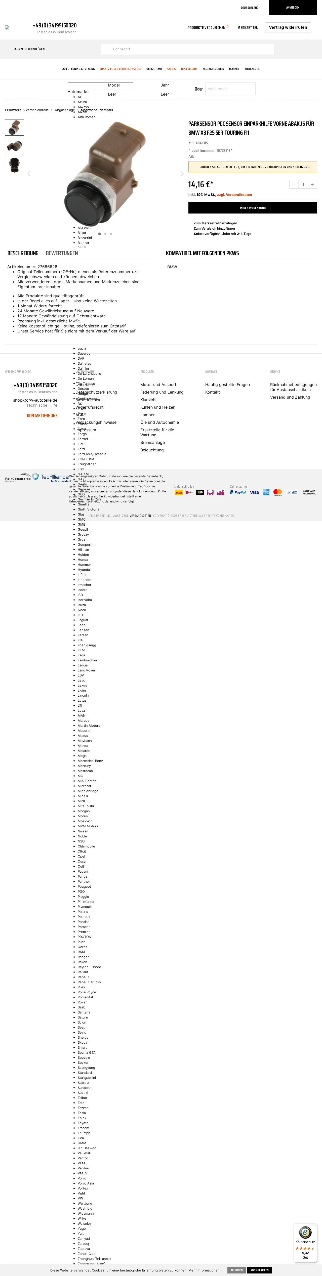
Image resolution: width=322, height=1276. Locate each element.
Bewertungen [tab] (62, 253)
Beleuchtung (152, 449)
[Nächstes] (182, 173)
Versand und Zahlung (290, 397)
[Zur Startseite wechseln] (7, 26)
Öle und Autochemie (159, 422)
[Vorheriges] (29, 173)
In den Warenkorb (253, 207)
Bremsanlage (152, 442)
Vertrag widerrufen (288, 27)
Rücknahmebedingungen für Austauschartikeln (293, 387)
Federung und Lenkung (162, 392)
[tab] (23, 253)
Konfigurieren (260, 1270)
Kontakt (212, 392)
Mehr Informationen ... (206, 1270)
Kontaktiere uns (42, 415)
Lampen (147, 414)
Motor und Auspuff (158, 384)
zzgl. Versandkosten (234, 194)
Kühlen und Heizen (157, 407)
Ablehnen (237, 1270)
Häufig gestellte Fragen (227, 384)
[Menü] (314, 1226)
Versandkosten (140, 515)
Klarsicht (148, 399)
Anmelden (292, 7)
